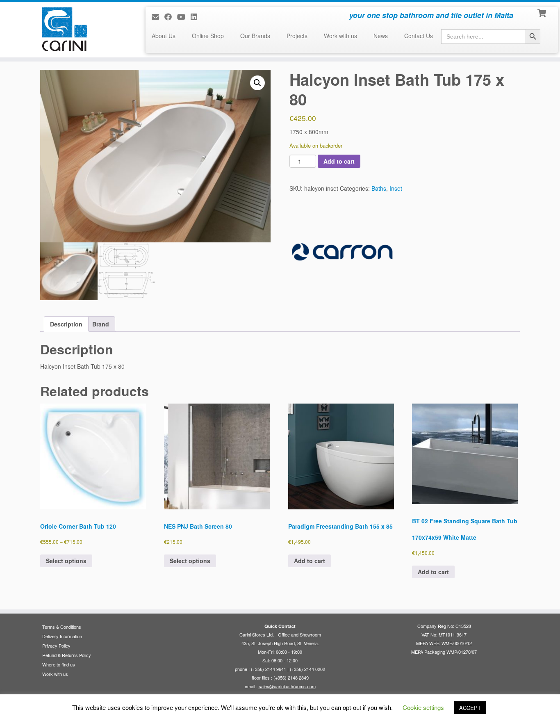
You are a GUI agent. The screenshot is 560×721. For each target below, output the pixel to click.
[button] (257, 82)
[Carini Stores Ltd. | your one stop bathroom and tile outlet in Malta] (64, 29)
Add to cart (339, 161)
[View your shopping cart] (542, 12)
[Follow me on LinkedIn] (197, 16)
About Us (163, 36)
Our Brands (255, 36)
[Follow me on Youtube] (184, 16)
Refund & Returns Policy (66, 655)
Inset (395, 188)
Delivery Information (62, 636)
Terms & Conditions (61, 626)
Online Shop (208, 36)
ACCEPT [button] (470, 708)
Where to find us (58, 664)
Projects (297, 36)
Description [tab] (66, 324)
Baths (378, 188)
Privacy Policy (56, 645)
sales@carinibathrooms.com (287, 686)
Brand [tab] (100, 324)
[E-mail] (158, 16)
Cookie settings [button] (423, 707)
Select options (66, 561)
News (380, 36)
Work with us (340, 36)
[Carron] (342, 252)
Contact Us (418, 36)
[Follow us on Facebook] (170, 16)
